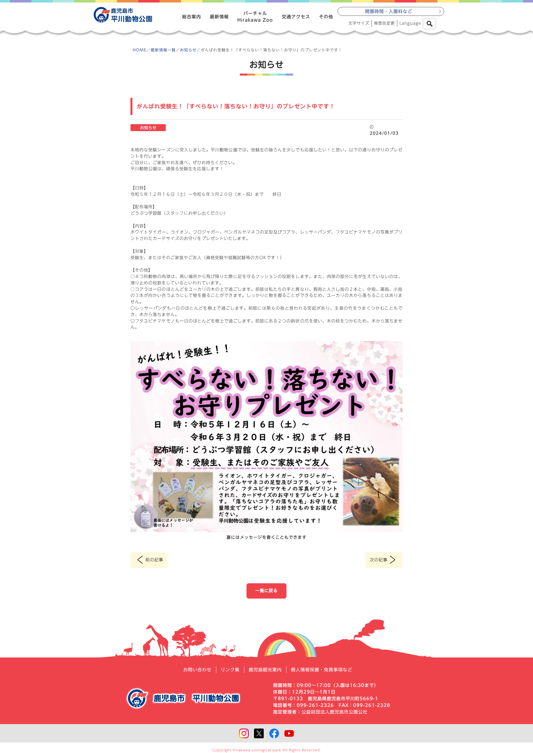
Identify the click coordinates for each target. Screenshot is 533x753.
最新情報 (219, 16)
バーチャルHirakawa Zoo (255, 16)
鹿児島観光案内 (265, 669)
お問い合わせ (197, 669)
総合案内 (191, 16)
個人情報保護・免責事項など (321, 669)
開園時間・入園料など (388, 11)
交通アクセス (296, 16)
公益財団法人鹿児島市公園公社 (334, 712)
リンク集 (230, 669)
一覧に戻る (266, 591)
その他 (326, 16)
